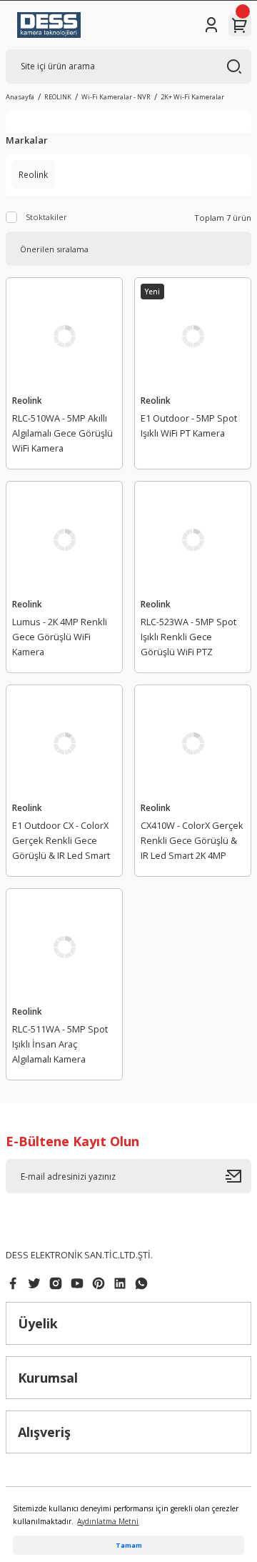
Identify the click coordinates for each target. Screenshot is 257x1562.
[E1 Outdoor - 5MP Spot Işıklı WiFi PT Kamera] (193, 336)
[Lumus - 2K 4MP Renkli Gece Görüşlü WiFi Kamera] (64, 539)
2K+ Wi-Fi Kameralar (192, 96)
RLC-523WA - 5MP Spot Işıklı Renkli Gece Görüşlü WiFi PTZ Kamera (188, 638)
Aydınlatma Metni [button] (107, 1521)
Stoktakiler (46, 217)
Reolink (27, 400)
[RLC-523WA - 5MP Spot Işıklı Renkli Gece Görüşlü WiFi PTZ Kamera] (193, 539)
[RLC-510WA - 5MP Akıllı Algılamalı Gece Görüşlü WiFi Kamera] (64, 336)
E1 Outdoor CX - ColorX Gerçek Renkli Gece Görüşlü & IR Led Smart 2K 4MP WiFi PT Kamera (61, 842)
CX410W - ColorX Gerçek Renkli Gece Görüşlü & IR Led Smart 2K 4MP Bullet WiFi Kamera (192, 842)
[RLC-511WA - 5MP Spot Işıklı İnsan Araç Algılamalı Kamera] (64, 947)
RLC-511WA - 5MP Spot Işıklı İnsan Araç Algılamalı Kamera (60, 1044)
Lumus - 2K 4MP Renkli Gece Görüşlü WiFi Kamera (59, 636)
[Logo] (49, 25)
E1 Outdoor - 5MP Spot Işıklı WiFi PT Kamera (189, 425)
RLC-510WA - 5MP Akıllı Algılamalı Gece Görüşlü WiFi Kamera (62, 433)
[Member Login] (211, 25)
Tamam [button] (129, 1545)
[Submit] (238, 1176)
